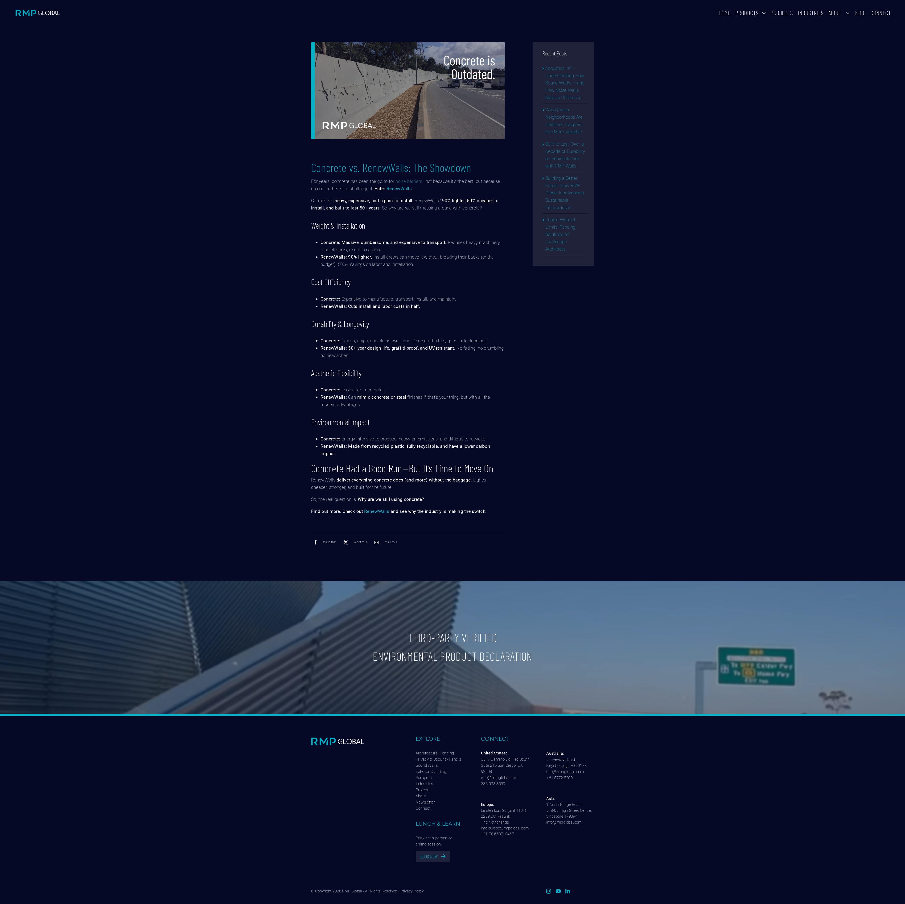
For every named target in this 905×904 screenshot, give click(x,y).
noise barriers (408, 181)
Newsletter (426, 802)
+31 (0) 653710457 (497, 834)
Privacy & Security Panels (438, 759)
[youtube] (558, 891)
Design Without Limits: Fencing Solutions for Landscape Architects (560, 234)
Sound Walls (427, 765)
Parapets (424, 777)
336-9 (486, 783)
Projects (423, 789)
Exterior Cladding (431, 771)
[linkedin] (330, 758)
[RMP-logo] (37, 10)
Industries (424, 783)
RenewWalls (399, 188)
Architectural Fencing (435, 753)
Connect (423, 808)
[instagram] (321, 758)
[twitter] (313, 758)
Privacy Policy (412, 891)
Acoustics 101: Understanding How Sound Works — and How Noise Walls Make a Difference (564, 83)
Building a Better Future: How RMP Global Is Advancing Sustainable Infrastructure (564, 193)
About (421, 796)
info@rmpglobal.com (499, 777)
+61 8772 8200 (559, 777)
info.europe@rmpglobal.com (505, 828)
